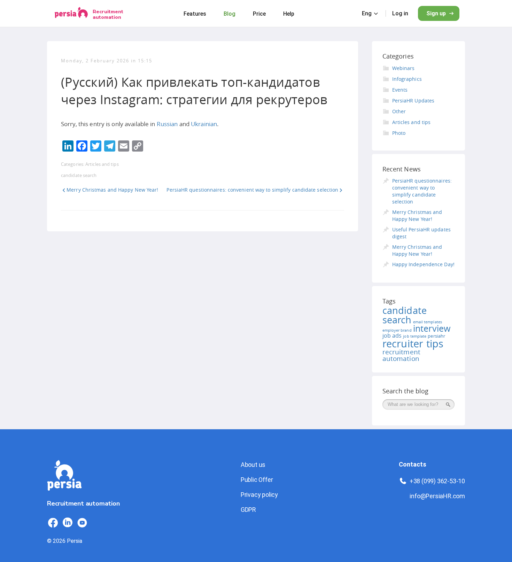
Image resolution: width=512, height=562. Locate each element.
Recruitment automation (108, 14)
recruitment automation (401, 355)
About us (253, 464)
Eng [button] (367, 13)
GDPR (248, 509)
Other (399, 111)
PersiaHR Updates (413, 100)
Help (288, 13)
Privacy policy (259, 494)
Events (400, 89)
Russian (167, 124)
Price (259, 13)
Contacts (412, 464)
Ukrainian (204, 124)
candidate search (78, 175)
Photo (399, 133)
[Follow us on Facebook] (53, 523)
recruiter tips (413, 344)
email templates (427, 322)
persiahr (436, 336)
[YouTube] (82, 523)
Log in (400, 13)
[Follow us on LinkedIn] (67, 523)
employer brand (397, 330)
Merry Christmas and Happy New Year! (112, 189)
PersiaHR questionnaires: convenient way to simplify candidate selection (252, 189)
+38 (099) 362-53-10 (437, 481)
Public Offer (257, 479)
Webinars (403, 68)
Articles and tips (102, 164)
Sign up (436, 13)
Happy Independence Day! (423, 264)
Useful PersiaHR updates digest (421, 233)
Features (195, 13)
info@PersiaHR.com (437, 496)
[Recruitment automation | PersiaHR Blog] (64, 494)
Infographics (407, 79)
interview (432, 328)
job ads (392, 335)
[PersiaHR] (71, 13)
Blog (229, 13)
